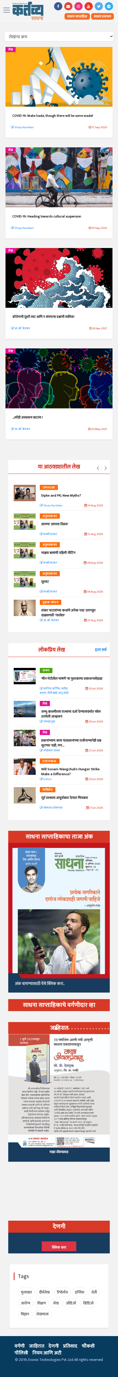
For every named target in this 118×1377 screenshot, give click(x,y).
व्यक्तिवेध (48, 789)
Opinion (49, 487)
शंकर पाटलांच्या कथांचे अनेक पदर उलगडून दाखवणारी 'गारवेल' (68, 612)
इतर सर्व (100, 650)
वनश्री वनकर (50, 534)
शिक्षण (41, 1303)
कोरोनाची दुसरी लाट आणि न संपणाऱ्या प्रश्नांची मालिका (43, 316)
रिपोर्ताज (62, 1292)
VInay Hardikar (53, 506)
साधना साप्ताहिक (77, 16)
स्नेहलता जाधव (51, 751)
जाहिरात (36, 1346)
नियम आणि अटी (46, 1353)
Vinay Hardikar (24, 127)
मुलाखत (26, 1292)
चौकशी (88, 1346)
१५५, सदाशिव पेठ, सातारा (59, 1155)
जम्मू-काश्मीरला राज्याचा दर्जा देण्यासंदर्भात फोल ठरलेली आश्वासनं (71, 714)
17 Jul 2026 (96, 808)
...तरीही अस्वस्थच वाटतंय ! (27, 417)
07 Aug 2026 (95, 621)
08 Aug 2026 (94, 592)
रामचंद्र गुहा (49, 722)
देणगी (54, 1346)
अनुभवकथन (50, 516)
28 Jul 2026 (95, 722)
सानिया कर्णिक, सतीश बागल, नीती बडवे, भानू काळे (54, 691)
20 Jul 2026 (95, 779)
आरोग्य (25, 1303)
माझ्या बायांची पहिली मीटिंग (58, 553)
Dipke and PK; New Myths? (61, 495)
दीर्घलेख (44, 1292)
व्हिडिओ (88, 1303)
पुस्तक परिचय (50, 602)
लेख (10, 49)
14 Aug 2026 (95, 506)
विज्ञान (25, 1314)
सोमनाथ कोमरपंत (53, 808)
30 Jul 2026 (95, 689)
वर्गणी (20, 1346)
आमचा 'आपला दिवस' (54, 524)
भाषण (46, 670)
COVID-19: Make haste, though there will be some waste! (52, 115)
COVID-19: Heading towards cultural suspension (46, 216)
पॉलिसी (21, 1353)
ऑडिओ (71, 1303)
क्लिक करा (59, 1247)
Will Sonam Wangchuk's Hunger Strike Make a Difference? (70, 771)
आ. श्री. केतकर (22, 328)
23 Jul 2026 (95, 751)
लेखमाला (42, 1314)
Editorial (50, 761)
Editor (47, 779)
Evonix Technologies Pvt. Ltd (50, 1360)
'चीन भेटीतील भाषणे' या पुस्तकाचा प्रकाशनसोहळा (71, 679)
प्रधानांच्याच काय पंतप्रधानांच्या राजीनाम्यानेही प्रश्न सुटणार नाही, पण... (71, 742)
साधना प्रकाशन (102, 16)
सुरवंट (45, 582)
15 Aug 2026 (95, 534)
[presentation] (98, 468)
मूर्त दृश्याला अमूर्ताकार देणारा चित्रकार (64, 798)
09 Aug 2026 (94, 563)
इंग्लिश (79, 1292)
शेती (94, 1292)
